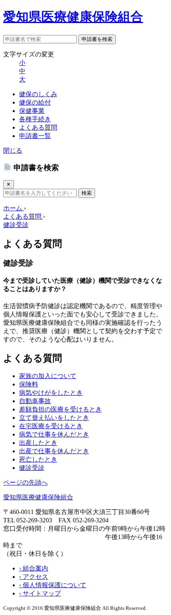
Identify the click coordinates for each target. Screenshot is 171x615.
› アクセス (33, 576)
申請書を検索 (97, 39)
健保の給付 (35, 102)
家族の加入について (47, 375)
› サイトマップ (40, 593)
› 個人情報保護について (52, 585)
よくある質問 (38, 127)
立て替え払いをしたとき (54, 417)
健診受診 (32, 467)
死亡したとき (38, 459)
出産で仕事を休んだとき (54, 451)
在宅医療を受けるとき (51, 426)
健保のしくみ (38, 94)
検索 (87, 193)
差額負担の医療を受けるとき (60, 409)
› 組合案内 (33, 568)
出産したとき (38, 442)
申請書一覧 (35, 135)
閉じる (12, 150)
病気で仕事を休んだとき (54, 434)
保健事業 (32, 110)
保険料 (28, 384)
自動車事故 (35, 401)
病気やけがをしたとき (51, 392)
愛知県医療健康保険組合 (73, 17)
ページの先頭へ (25, 482)
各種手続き (35, 119)
